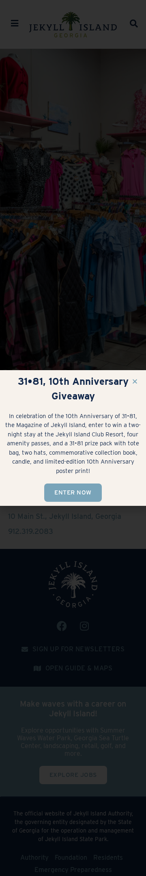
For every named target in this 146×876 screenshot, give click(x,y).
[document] (73, 438)
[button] (135, 381)
